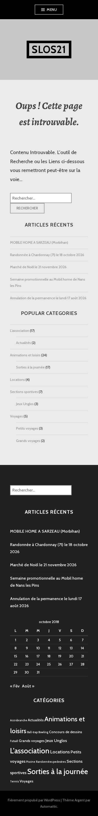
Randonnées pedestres (51, 761)
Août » (28, 686)
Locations (17, 379)
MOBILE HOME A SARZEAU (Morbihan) (39, 242)
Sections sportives (24, 391)
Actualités (23, 342)
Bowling (43, 732)
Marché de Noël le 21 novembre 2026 (38, 267)
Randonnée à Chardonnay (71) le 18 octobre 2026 (47, 255)
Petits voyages (27, 428)
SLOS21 (49, 49)
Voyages (16, 416)
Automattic (48, 806)
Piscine (30, 761)
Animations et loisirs (25, 355)
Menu (52, 9)
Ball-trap (32, 732)
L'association (19, 330)
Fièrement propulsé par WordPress (34, 800)
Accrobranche (18, 720)
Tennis (14, 781)
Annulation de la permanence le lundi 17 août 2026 (48, 298)
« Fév (15, 686)
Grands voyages (28, 440)
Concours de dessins (65, 732)
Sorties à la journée (30, 367)
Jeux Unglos (25, 404)
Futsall (14, 741)
